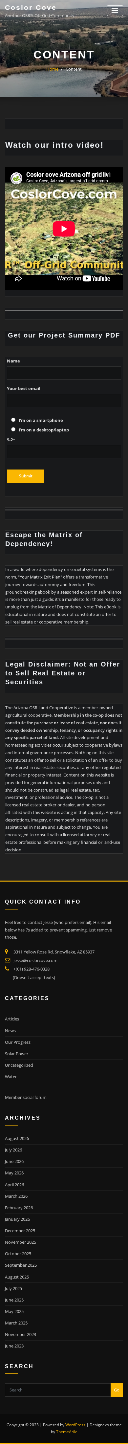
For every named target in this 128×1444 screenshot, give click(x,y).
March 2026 (16, 1196)
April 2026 (14, 1185)
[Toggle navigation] (115, 10)
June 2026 (14, 1161)
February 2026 (19, 1208)
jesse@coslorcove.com (35, 960)
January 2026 (17, 1219)
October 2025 (18, 1254)
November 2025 (20, 1242)
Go (116, 1390)
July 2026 (13, 1150)
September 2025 (21, 1265)
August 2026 (17, 1138)
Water (11, 1077)
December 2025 (20, 1231)
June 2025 (14, 1300)
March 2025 (16, 1323)
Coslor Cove (31, 7)
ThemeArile (66, 1431)
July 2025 (13, 1288)
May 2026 (14, 1173)
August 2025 (17, 1277)
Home (52, 69)
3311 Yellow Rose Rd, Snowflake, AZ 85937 (54, 952)
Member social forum (26, 1097)
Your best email (23, 388)
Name (13, 361)
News (10, 1031)
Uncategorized (19, 1065)
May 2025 (14, 1311)
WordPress (75, 1425)
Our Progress (18, 1042)
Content (74, 69)
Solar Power (16, 1054)
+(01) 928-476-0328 (31, 969)
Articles (12, 1019)
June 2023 (14, 1346)
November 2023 (20, 1334)
